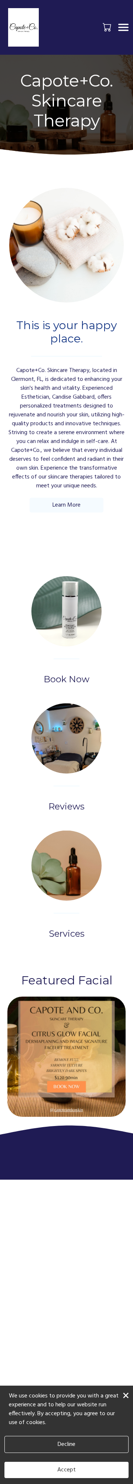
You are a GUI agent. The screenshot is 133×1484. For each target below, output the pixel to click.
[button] (108, 27)
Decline (66, 1444)
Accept (66, 1470)
